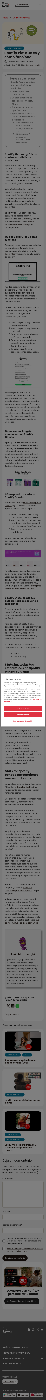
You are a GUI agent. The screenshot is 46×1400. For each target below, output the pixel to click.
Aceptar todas (23, 715)
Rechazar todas (23, 708)
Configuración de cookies (23, 721)
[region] (23, 700)
